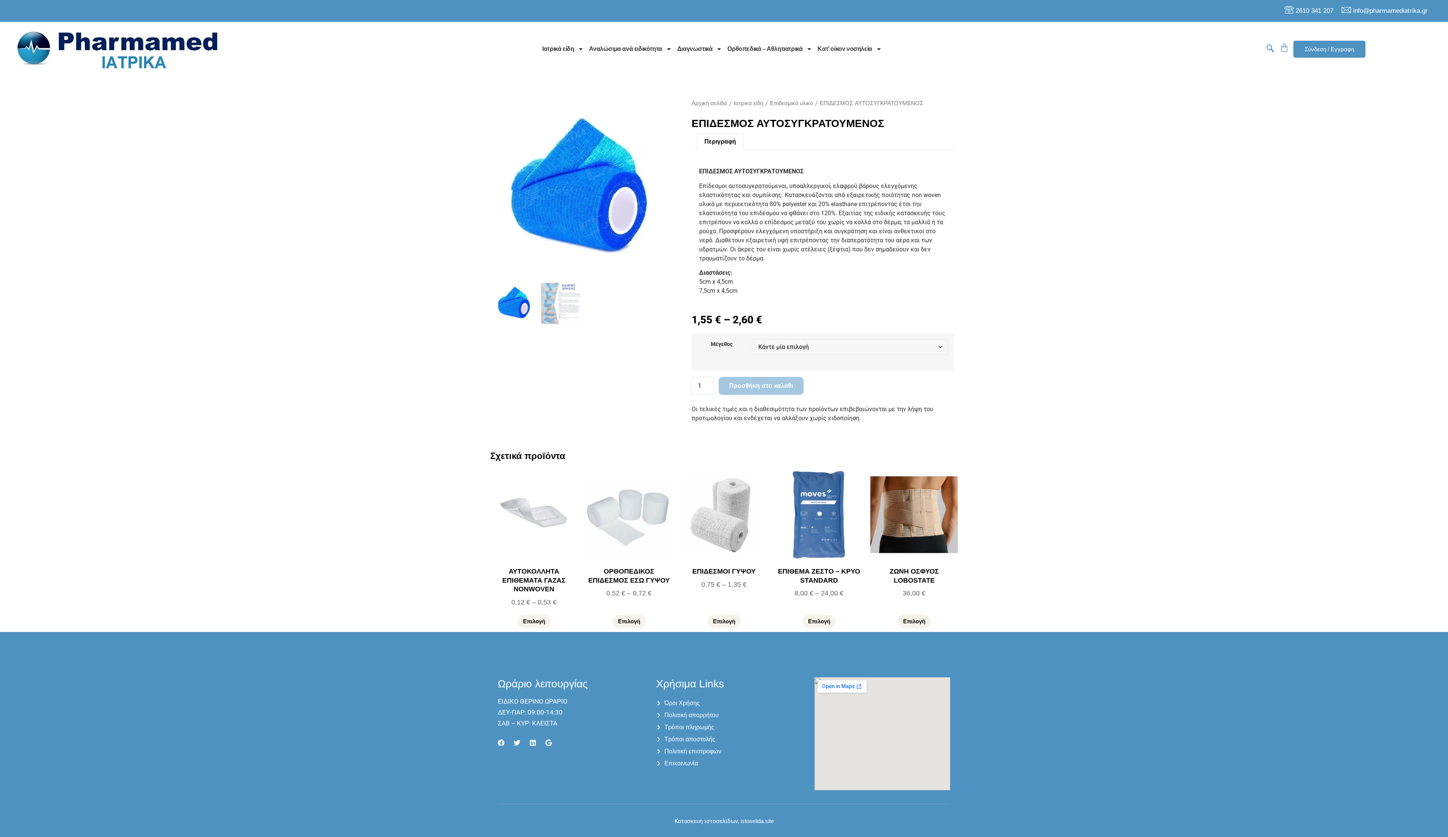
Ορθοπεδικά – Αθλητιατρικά (764, 49)
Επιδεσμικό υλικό (791, 103)
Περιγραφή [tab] (720, 141)
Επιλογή (534, 621)
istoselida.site (756, 821)
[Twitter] (517, 742)
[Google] (548, 742)
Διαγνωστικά (695, 49)
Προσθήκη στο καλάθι (761, 385)
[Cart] (1284, 47)
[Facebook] (501, 742)
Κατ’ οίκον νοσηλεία (845, 49)
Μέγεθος (722, 344)
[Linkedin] (532, 742)
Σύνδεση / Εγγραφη (1329, 49)
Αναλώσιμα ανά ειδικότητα (625, 49)
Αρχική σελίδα (709, 103)
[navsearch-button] (1270, 49)
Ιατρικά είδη (558, 49)
